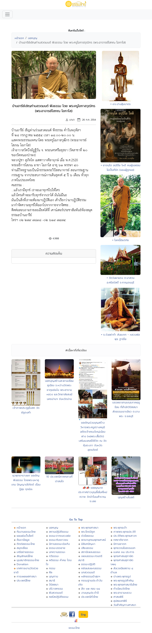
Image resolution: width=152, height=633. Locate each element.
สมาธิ (52, 580)
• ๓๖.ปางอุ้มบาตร (120, 104)
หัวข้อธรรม (87, 536)
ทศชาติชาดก (120, 540)
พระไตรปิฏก (88, 532)
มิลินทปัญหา (88, 544)
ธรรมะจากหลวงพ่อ (59, 536)
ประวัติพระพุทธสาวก (125, 536)
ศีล (50, 572)
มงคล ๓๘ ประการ (123, 552)
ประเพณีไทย (23, 580)
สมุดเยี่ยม (22, 548)
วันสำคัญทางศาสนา (124, 605)
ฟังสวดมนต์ (56, 593)
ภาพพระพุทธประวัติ (124, 532)
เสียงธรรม (87, 548)
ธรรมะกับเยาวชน (58, 540)
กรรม (52, 568)
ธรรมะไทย (74, 628)
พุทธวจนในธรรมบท (124, 548)
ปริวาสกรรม (56, 588)
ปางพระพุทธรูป (122, 576)
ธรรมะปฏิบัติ (88, 564)
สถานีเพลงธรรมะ (91, 552)
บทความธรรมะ (57, 552)
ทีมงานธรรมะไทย (26, 532)
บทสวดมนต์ (88, 572)
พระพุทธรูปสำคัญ (123, 580)
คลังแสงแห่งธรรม (91, 568)
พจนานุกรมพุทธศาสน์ (93, 540)
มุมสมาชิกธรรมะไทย (28, 560)
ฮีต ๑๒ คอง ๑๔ (90, 588)
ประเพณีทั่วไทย (89, 597)
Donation (22, 564)
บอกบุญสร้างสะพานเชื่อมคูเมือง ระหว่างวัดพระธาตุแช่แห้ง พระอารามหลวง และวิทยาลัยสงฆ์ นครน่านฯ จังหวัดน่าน (59, 390)
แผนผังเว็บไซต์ (25, 536)
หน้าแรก (19, 38)
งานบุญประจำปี (90, 593)
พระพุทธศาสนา (89, 527)
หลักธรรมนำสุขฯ (90, 576)
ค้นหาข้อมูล (23, 540)
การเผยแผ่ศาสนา (27, 576)
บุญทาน (53, 576)
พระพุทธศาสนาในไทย (125, 584)
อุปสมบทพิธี (120, 601)
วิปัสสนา (53, 584)
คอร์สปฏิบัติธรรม (58, 597)
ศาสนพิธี (118, 597)
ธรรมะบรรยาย (57, 548)
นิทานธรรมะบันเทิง (59, 544)
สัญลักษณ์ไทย (25, 556)
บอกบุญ (32, 38)
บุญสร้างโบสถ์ (126, 497)
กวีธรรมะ (54, 556)
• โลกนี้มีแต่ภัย (120, 240)
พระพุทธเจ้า (120, 527)
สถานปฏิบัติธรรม (58, 532)
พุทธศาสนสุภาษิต (123, 556)
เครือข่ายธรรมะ (25, 552)
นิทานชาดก (119, 544)
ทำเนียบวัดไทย (121, 588)
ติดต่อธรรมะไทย (26, 544)
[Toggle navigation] (7, 14)
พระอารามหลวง (122, 593)
